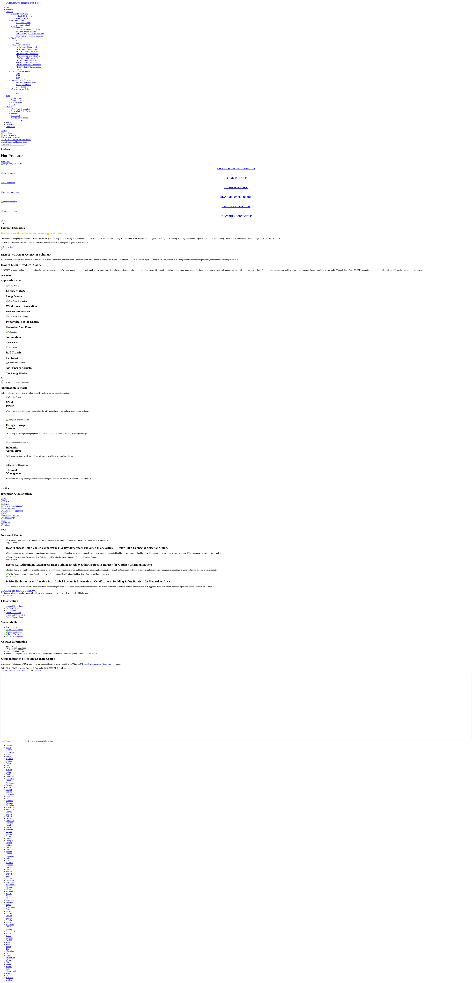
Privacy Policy (26, 670)
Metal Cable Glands (23, 18)
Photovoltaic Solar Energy (21, 111)
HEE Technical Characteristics (27, 51)
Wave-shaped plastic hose (21, 89)
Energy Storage (17, 120)
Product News (16, 102)
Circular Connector (18, 38)
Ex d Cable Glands (23, 23)
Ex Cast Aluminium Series (26, 82)
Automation (15, 113)
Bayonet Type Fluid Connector (28, 29)
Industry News (16, 98)
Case (13, 104)
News (8, 96)
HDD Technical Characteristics (28, 56)
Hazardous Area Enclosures (21, 80)
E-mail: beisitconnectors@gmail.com (96, 664)
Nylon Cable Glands (24, 16)
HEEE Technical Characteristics (28, 67)
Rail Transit (15, 116)
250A (18, 76)
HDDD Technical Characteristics (28, 65)
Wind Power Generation (20, 109)
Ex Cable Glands (17, 20)
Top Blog (37, 670)
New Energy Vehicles (19, 118)
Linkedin (18, 632)
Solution (9, 107)
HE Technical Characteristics (27, 49)
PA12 (18, 91)
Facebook (19, 630)
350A (18, 78)
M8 (17, 40)
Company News (17, 100)
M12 (17, 43)
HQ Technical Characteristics (27, 62)
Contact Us (10, 127)
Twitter (16, 634)
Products (9, 12)
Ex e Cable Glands (23, 25)
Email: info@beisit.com (15, 651)
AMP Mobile (14, 670)
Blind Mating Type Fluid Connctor (29, 36)
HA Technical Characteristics (27, 47)
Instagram (19, 636)
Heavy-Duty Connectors (20, 45)
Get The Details (7, 247)
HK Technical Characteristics (27, 60)
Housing (19, 69)
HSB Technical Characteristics (27, 58)
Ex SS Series (21, 87)
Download (10, 124)
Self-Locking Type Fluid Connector (30, 34)
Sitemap (4, 670)
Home (8, 7)
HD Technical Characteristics (27, 54)
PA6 (17, 93)
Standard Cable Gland (19, 14)
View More (5, 162)
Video (8, 122)
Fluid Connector (17, 27)
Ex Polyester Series (23, 85)
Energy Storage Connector (21, 71)
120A (18, 74)
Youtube (17, 627)
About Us (10, 9)
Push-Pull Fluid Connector (26, 31)
